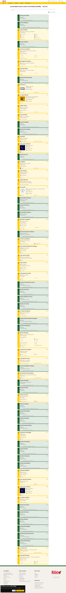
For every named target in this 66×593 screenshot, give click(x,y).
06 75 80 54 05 (24, 399)
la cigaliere (22, 161)
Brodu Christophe (24, 332)
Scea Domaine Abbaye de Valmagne (28, 246)
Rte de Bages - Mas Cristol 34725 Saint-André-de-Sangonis (26, 182)
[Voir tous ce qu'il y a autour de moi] (3, 3)
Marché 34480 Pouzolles (23, 413)
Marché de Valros (24, 387)
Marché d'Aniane (24, 519)
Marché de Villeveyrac (25, 325)
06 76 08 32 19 (23, 166)
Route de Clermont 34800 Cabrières (24, 173)
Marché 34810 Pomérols (23, 444)
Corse (4, 578)
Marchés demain (37, 585)
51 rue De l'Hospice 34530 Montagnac (24, 108)
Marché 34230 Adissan (22, 25)
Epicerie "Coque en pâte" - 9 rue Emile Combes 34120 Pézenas (35, 190)
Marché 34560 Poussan (23, 507)
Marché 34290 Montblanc (23, 465)
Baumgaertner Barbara (25, 61)
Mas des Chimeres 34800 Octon (24, 482)
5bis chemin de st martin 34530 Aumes (25, 164)
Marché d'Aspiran (24, 41)
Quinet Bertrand (24, 179)
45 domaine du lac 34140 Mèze (24, 397)
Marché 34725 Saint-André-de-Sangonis (26, 321)
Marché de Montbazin (25, 540)
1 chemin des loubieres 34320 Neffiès (25, 241)
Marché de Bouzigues (25, 526)
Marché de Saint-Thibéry (26, 425)
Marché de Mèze (24, 448)
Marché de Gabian (24, 403)
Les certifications (22, 578)
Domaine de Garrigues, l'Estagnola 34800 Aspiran (27, 64)
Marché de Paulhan (24, 15)
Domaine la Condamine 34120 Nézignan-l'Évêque (25, 361)
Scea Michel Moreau (24, 555)
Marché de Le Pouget (25, 129)
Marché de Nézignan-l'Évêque (27, 365)
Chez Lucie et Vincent (25, 143)
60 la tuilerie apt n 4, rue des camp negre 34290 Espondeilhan (28, 550)
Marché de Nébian (24, 122)
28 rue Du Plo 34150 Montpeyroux (24, 473)
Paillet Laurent (23, 105)
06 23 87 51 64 (23, 337)
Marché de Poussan (24, 504)
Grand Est (5, 579)
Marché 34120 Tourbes (22, 306)
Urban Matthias (23, 29)
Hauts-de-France (6, 581)
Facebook (36, 575)
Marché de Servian (24, 512)
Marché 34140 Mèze (22, 451)
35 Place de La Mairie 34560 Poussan (24, 500)
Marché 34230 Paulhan (23, 18)
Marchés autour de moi (38, 586)
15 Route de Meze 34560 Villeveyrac (24, 352)
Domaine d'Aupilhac (24, 470)
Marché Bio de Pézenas (25, 197)
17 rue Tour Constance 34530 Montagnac (24, 117)
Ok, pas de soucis (21, 590)
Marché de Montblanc (25, 463)
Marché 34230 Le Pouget (23, 132)
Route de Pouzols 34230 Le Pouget (24, 139)
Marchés (16, 3)
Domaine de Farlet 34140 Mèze (24, 276)
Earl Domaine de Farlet (25, 273)
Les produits (21, 577)
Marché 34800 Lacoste (23, 292)
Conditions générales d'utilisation (24, 581)
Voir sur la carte (52, 12)
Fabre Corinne (23, 262)
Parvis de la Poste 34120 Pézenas (24, 200)
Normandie (5, 583)
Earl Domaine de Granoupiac (26, 373)
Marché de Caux (24, 154)
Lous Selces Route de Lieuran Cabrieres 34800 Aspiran (28, 51)
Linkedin (36, 577)
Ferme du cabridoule (25, 238)
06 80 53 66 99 (29, 89)
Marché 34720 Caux (22, 157)
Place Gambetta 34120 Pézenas (23, 215)
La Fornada (22, 187)
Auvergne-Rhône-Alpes (7, 573)
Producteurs (10, 3)
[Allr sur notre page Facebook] (63, 3)
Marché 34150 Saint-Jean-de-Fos (24, 536)
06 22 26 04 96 (29, 191)
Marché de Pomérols (25, 441)
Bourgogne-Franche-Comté (8, 574)
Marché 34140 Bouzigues (23, 529)
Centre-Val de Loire (7, 577)
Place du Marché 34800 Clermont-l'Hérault (25, 234)
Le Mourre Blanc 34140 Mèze (29, 489)
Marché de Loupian (24, 418)
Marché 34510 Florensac (23, 458)
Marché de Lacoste (24, 289)
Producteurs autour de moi (39, 582)
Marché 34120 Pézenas (23, 207)
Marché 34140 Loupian (23, 421)
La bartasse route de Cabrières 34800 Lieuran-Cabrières (32, 97)
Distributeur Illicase (22, 573)
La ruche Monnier (24, 95)
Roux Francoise (23, 114)
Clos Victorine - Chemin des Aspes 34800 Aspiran (27, 71)
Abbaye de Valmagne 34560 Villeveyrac (24, 249)
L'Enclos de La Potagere (25, 349)
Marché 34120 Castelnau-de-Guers (25, 285)
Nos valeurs (21, 575)
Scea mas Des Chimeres (25, 479)
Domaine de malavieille (25, 432)
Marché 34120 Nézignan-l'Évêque (25, 368)
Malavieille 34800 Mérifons (23, 435)
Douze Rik (22, 136)
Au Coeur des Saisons (25, 311)
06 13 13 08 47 (23, 110)
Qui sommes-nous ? (22, 574)
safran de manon (24, 394)
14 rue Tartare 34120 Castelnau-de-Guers (25, 265)
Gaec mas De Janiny (24, 255)
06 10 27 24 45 (23, 267)
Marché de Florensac (25, 456)
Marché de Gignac (24, 380)
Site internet (29, 101)
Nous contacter (21, 579)
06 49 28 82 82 (29, 99)
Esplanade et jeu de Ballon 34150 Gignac (25, 383)
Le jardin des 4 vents (25, 358)
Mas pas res (23, 84)
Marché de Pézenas (24, 205)
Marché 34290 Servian (22, 514)
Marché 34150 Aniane (22, 522)
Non (14, 590)
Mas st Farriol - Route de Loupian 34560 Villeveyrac (27, 335)
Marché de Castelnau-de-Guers (27, 282)
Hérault (45, 6)
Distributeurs (27, 3)
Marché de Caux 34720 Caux (29, 146)
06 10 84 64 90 (24, 53)
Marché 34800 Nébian (22, 124)
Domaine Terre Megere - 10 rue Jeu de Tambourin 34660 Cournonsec (30, 558)
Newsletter (36, 574)
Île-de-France (6, 582)
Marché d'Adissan (24, 22)
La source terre (23, 547)
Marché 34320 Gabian (22, 406)
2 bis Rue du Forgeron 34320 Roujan (24, 313)
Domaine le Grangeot (25, 219)
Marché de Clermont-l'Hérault (27, 231)
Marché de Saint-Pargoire (26, 77)
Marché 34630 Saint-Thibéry (24, 428)
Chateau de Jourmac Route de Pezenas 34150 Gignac (28, 375)
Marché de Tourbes (24, 303)
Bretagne (5, 575)
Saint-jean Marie (24, 68)
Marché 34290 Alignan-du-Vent (24, 299)
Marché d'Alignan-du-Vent (26, 296)
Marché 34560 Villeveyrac (23, 328)
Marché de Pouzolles (25, 411)
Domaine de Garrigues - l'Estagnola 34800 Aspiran (27, 32)
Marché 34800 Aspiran (23, 44)
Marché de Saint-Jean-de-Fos (27, 533)
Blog (35, 573)
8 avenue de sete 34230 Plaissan (29, 87)
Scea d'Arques (23, 170)
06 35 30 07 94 (29, 148)
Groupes (21, 3)
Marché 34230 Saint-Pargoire (24, 80)
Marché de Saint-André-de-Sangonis (28, 318)
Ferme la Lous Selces (25, 49)
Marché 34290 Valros (22, 390)
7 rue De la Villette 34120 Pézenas (24, 222)
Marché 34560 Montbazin (23, 543)
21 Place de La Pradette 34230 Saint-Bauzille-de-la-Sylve (26, 258)
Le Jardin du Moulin (24, 497)
